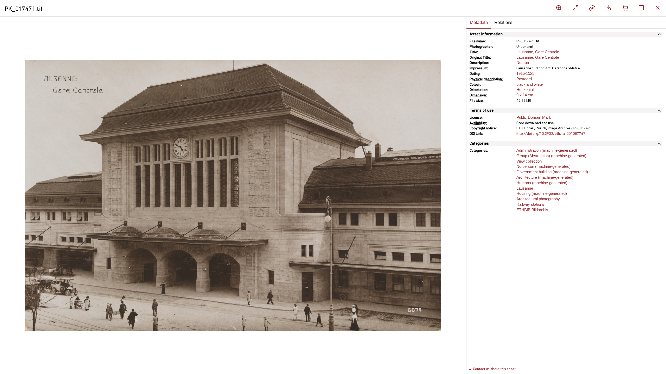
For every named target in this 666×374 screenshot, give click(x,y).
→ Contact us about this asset (492, 369)
